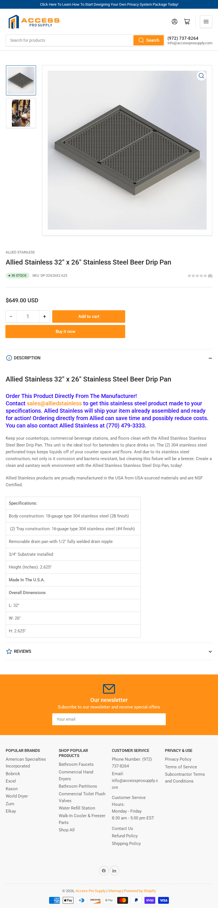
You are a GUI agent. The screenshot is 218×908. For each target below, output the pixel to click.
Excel (11, 781)
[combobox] (85, 40)
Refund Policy (125, 835)
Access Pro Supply (91, 891)
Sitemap (114, 891)
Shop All (67, 829)
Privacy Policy (178, 759)
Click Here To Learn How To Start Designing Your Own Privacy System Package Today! (109, 4)
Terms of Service (181, 766)
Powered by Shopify (140, 891)
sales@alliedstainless (54, 403)
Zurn (10, 803)
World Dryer (17, 796)
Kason (12, 788)
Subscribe (151, 719)
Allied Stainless (20, 252)
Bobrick (13, 773)
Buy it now (65, 331)
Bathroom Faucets (76, 764)
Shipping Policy (126, 843)
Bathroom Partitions (78, 786)
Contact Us (122, 828)
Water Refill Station (77, 808)
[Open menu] (206, 21)
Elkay (11, 811)
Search (152, 40)
